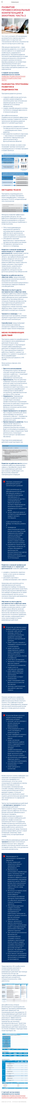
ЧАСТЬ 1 (4, 80)
